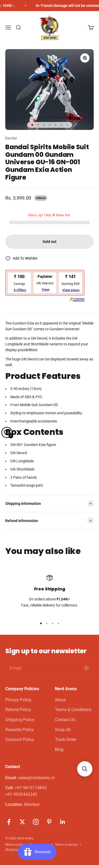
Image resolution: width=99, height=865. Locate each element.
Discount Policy (19, 739)
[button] (84, 769)
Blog (59, 749)
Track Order (65, 739)
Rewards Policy (19, 729)
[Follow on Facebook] (8, 821)
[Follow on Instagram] (35, 821)
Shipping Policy (19, 719)
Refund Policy (18, 709)
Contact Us (65, 719)
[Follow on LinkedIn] (62, 821)
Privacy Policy (18, 699)
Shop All (62, 729)
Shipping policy (16, 850)
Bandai (11, 138)
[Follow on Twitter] (22, 821)
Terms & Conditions (73, 709)
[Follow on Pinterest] (49, 821)
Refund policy (15, 845)
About (60, 699)
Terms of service (66, 845)
